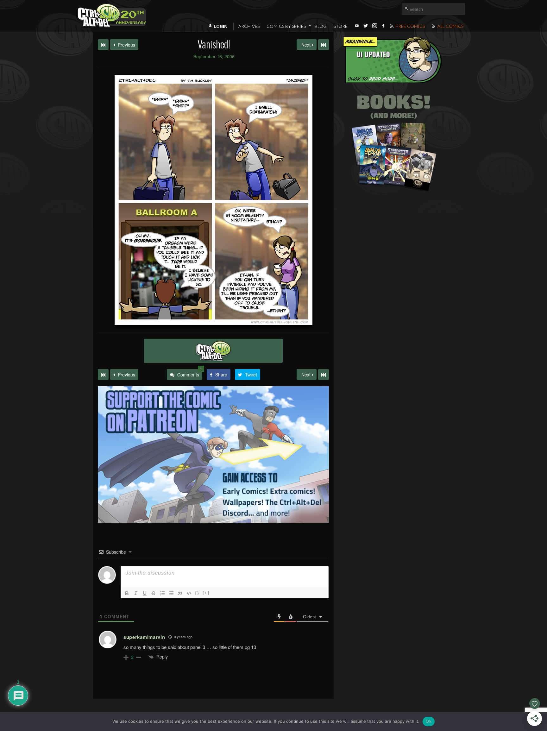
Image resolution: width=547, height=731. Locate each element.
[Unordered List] (171, 593)
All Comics (450, 26)
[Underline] (144, 593)
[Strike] (153, 593)
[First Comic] (103, 374)
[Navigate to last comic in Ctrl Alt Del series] (323, 44)
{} (197, 592)
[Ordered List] (162, 593)
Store (341, 26)
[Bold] (127, 593)
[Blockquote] (180, 593)
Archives (249, 26)
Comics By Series (286, 26)
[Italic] (135, 593)
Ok (428, 721)
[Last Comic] (323, 374)
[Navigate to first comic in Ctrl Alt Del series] (103, 44)
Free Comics (410, 26)
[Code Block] (189, 593)
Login (221, 26)
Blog (321, 26)
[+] (206, 592)
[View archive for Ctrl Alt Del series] (213, 351)
